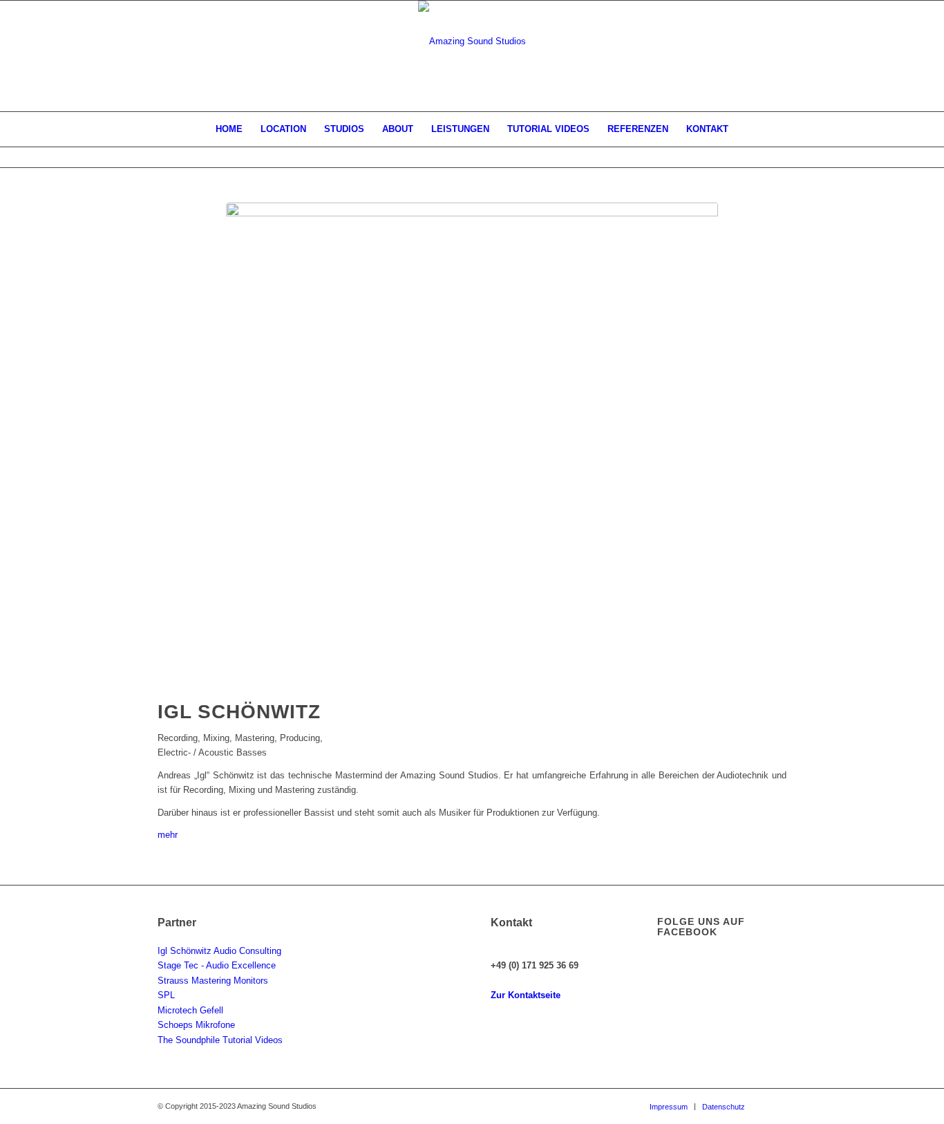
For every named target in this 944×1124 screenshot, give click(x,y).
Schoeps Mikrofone (196, 1025)
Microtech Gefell (190, 1010)
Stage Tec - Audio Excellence (217, 965)
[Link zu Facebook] (776, 1106)
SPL (166, 995)
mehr (168, 835)
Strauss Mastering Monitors (213, 980)
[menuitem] (229, 129)
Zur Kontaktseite (525, 995)
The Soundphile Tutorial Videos (220, 1040)
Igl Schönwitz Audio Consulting (219, 951)
